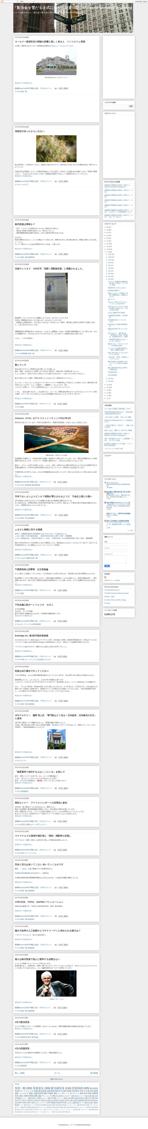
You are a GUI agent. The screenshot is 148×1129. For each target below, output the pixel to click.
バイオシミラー (72, 1105)
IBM (96, 1098)
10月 (110, 260)
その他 (87, 1091)
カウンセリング (50, 1109)
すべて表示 (130, 530)
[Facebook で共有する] (65, 88)
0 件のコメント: (46, 88)
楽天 (89, 1107)
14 (108, 390)
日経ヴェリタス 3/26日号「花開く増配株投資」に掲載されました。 (50, 268)
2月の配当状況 (22, 1022)
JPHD (34, 1109)
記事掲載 (24, 353)
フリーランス (93, 1105)
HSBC (61, 1107)
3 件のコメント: (46, 788)
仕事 (69, 1098)
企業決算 (91, 1096)
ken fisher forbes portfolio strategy (115, 600)
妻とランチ (22, 365)
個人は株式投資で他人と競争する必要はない (37, 959)
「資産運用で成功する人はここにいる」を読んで (40, 772)
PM (52, 1098)
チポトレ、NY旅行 (50, 1112)
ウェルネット (81, 1107)
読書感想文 (25, 791)
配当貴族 (43, 1091)
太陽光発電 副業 (30, 1096)
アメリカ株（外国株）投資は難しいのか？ (117, 408)
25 (108, 230)
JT (26, 1100)
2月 (109, 378)
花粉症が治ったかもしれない (30, 131)
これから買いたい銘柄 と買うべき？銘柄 (117, 417)
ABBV (20, 1103)
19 (108, 246)
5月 (109, 273)
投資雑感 (31, 257)
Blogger (88, 1125)
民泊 (80, 1105)
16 (108, 384)
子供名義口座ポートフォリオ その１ (34, 604)
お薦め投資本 (79, 1098)
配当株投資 (36, 485)
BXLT (50, 1107)
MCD (22, 853)
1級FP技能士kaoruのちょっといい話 (118, 502)
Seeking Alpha (109, 596)
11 (107, 398)
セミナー (24, 760)
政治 (86, 1093)
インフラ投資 (35, 1105)
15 (108, 387)
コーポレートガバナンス (68, 1093)
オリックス (42, 1107)
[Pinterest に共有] (67, 88)
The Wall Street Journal (111, 590)
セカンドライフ (41, 1103)
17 (108, 252)
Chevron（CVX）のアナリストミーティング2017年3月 (43, 418)
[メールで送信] (59, 88)
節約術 (44, 1105)
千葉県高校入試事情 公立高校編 (31, 569)
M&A (96, 1100)
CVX (22, 485)
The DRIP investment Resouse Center (116, 593)
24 (108, 232)
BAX (35, 1107)
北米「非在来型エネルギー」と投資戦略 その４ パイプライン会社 (118, 439)
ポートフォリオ (26, 624)
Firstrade (107, 603)
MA (27, 1105)
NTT (38, 824)
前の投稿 (94, 1073)
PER (89, 1100)
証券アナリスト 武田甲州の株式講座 (118, 513)
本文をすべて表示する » (23, 83)
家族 (22, 407)
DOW (28, 1109)
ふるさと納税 (25, 558)
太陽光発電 (38, 1093)
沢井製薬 (28, 1107)
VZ (86, 1105)
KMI (45, 1100)
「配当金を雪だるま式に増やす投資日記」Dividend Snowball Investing (72, 8)
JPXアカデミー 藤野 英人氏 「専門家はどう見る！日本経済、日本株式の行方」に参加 (118, 334)
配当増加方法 (57, 1091)
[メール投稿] (55, 88)
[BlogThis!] (61, 88)
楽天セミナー (79, 1096)
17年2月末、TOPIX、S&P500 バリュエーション (39, 902)
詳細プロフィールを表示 (112, 580)
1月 (109, 381)
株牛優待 (65, 1112)
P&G (62, 1105)
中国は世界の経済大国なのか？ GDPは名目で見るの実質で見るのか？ (118, 413)
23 (37, 536)
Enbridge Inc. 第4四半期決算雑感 (31, 635)
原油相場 (28, 485)
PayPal (28, 1103)
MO (16, 1098)
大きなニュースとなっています (61, 46)
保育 (59, 1112)
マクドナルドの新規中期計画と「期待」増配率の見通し (43, 836)
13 (108, 393)
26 (108, 227)
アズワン (40, 1109)
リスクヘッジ (84, 1109)
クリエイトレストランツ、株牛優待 (67, 1109)
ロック (21, 1105)
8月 (109, 265)
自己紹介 (90, 1103)
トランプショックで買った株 (113, 448)
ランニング (47, 1096)
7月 (109, 268)
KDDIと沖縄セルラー (28, 824)
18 (108, 249)
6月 (109, 271)
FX (56, 1107)
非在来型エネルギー (44, 659)
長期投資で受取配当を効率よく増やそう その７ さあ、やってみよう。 (118, 216)
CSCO (56, 1105)
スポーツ (60, 1098)
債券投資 (93, 1109)
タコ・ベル (39, 1112)
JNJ (39, 1100)
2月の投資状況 (22, 1048)
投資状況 (31, 919)
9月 (109, 262)
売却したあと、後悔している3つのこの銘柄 (118, 430)
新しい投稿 (19, 1073)
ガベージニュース (112, 482)
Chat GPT (22, 1109)
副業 (69, 1091)
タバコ (81, 1103)
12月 (110, 254)
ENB (22, 659)
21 (108, 241)
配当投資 (35, 1037)
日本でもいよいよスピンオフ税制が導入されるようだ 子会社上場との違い (53, 496)
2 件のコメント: (46, 254)
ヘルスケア (25, 184)
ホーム (57, 1073)
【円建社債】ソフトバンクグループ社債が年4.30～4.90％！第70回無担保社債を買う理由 (118, 506)
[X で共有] (63, 88)
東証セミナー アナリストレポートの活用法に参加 (41, 802)
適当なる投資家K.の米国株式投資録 (118, 521)
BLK (50, 1105)
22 (108, 238)
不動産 (50, 1093)
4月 (109, 276)
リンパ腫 (20, 1107)
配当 (29, 1037)
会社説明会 (55, 1100)
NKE (32, 1112)
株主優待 (17, 1112)
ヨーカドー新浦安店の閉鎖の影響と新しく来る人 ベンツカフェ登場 (50, 41)
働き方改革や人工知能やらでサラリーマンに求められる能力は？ (49, 930)
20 (108, 244)
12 (108, 395)
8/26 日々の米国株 (112, 515)
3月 (109, 279)
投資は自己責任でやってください (32, 671)
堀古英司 (66, 1100)
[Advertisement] (56, 108)
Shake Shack (70, 1107)
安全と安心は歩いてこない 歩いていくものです (39, 864)
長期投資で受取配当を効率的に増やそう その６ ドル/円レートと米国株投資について (118, 211)
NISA (27, 1112)
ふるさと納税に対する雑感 (28, 529)
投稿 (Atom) (58, 1079)
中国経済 (53, 1103)
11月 (109, 257)
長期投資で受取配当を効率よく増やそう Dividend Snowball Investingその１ (117, 186)
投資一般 (24, 91)
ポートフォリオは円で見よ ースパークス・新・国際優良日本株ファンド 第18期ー (119, 524)
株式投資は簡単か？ (25, 224)
